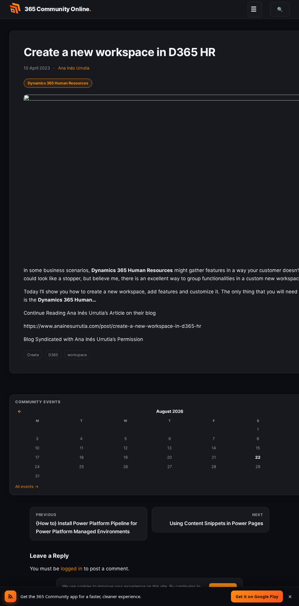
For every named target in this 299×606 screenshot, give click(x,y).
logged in (71, 569)
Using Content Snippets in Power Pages (216, 519)
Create (33, 355)
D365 (53, 355)
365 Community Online (58, 9)
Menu (254, 9)
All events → (27, 486)
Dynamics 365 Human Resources (58, 83)
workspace (77, 355)
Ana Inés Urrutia (73, 67)
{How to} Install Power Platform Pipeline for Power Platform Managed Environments (86, 523)
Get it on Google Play (257, 596)
